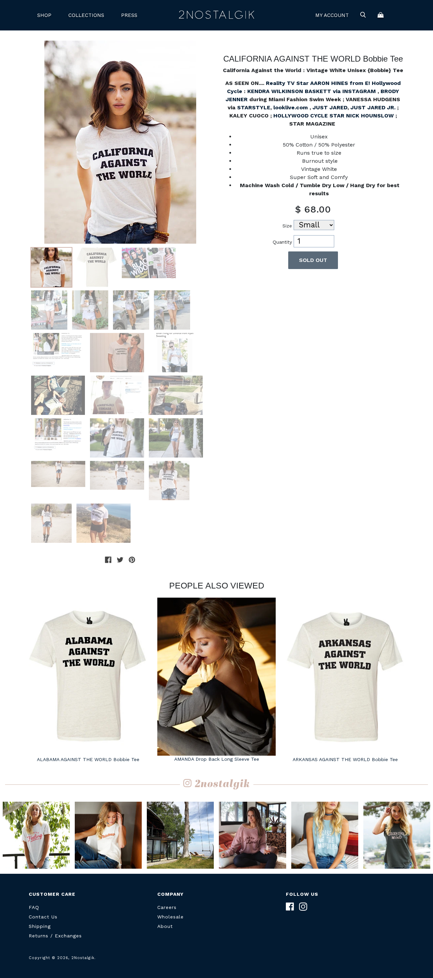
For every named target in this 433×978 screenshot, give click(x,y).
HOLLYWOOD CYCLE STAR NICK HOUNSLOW (333, 115)
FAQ (34, 907)
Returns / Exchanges (55, 935)
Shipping (40, 926)
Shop (44, 15)
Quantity (282, 242)
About (165, 926)
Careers (167, 907)
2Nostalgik (216, 15)
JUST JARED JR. (373, 107)
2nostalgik (222, 784)
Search (363, 15)
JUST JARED (330, 107)
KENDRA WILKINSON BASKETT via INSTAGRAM (312, 91)
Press (129, 15)
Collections (86, 15)
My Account (332, 15)
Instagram (303, 907)
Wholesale (170, 916)
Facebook (290, 907)
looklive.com (290, 107)
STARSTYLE (253, 107)
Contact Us (43, 916)
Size (287, 225)
